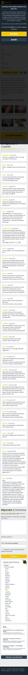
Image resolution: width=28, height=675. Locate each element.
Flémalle (7, 581)
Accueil (3, 669)
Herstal (7, 588)
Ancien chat (15, 670)
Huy (6, 589)
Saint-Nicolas (9, 601)
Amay (6, 569)
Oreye (7, 596)
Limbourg (7, 593)
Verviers (7, 614)
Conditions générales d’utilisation (15, 669)
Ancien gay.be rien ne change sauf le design (13, 630)
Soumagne (8, 607)
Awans (7, 572)
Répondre (14, 556)
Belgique (6, 565)
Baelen (7, 574)
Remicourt (8, 600)
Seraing (7, 605)
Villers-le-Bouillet (10, 615)
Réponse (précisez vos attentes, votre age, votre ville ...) (13, 517)
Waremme (8, 620)
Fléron (7, 582)
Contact (22, 670)
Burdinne (7, 575)
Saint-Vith (8, 603)
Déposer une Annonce (14, 657)
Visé (6, 617)
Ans (6, 570)
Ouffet (7, 598)
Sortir (14, 39)
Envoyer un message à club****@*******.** (12, 150)
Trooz (6, 612)
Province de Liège (9, 567)
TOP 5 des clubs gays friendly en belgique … (12, 639)
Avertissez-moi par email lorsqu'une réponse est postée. (12, 550)
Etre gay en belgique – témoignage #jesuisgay (13, 646)
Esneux (7, 579)
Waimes (7, 619)
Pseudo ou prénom (7, 537)
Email (9, 543)
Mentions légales (6, 670)
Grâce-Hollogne (9, 584)
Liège (8, 591)
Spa (6, 608)
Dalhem (7, 577)
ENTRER (14, 33)
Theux (7, 610)
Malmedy (7, 595)
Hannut (7, 586)
